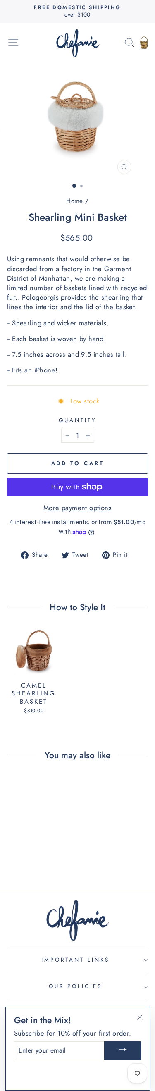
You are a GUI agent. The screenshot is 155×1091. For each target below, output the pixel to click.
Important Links (75, 960)
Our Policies (75, 986)
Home (74, 200)
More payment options (77, 508)
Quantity (77, 420)
